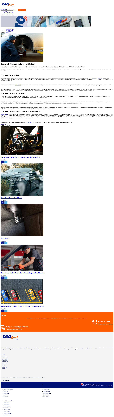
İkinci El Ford (46, 389)
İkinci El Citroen (46, 384)
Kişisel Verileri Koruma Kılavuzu (98, 385)
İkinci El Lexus (46, 396)
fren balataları (18, 85)
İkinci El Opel (6, 404)
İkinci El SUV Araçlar (7, 389)
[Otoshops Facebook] (107, 10)
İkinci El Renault (6, 407)
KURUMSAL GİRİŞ (22, 9)
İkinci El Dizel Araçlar (8, 384)
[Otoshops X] (110, 10)
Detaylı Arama (4, 9)
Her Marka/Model (9, 30)
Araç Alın (4, 364)
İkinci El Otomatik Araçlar (8, 386)
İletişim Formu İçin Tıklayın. (17, 327)
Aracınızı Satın (5, 363)
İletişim (3, 368)
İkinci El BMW (6, 393)
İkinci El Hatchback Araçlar (9, 387)
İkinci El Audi (6, 391)
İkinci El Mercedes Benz (8, 400)
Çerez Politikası (110, 386)
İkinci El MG (6, 402)
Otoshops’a (29, 122)
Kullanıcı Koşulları (109, 385)
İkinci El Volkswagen (7, 413)
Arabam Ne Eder (5, 357)
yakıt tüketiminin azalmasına (96, 78)
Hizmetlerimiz (5, 361)
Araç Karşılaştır (5, 359)
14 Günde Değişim (10, 29)
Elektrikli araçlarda (4, 114)
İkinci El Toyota (6, 411)
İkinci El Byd (6, 395)
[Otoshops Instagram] (104, 10)
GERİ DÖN (3, 124)
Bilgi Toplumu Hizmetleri (87, 385)
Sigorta (7, 32)
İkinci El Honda (46, 391)
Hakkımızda (4, 367)
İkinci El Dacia (46, 386)
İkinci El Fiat (46, 387)
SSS (3, 366)
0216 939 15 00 (104, 321)
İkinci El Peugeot (6, 406)
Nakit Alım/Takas (9, 31)
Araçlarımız (4, 356)
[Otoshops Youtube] (112, 10)
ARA (14, 9)
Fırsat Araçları (5, 360)
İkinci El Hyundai (47, 393)
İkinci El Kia (46, 395)
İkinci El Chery (6, 396)
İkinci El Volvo (6, 415)
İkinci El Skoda (6, 409)
